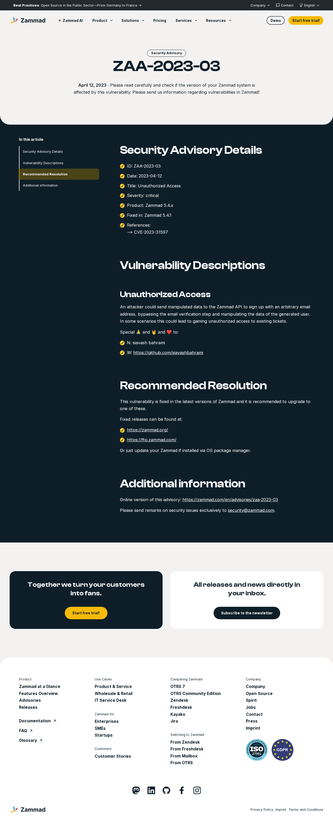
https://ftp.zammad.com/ (151, 439)
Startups (104, 735)
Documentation (35, 720)
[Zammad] (27, 20)
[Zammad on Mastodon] (136, 790)
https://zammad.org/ (147, 429)
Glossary (28, 740)
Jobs (251, 707)
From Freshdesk (186, 749)
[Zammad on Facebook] (181, 790)
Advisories (30, 700)
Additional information (40, 185)
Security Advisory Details (43, 152)
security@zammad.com (251, 510)
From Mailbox (184, 756)
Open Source (259, 693)
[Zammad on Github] (166, 790)
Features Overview (38, 693)
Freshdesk (181, 707)
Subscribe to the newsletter (247, 613)
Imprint (253, 728)
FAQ (23, 730)
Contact (254, 714)
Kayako (177, 714)
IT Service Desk (110, 700)
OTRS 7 (177, 686)
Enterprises (107, 721)
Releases (28, 707)
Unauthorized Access (165, 294)
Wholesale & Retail (113, 693)
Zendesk (179, 700)
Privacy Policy (262, 810)
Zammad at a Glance (39, 686)
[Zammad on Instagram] (197, 790)
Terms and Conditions (306, 810)
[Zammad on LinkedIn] (151, 790)
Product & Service (113, 686)
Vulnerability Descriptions (43, 163)
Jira (174, 721)
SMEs (100, 728)
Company (255, 686)
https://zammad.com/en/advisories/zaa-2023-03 (230, 499)
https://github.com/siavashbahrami (168, 352)
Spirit (251, 700)
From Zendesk (185, 742)
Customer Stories (113, 756)
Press (252, 721)
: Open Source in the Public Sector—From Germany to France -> (77, 5)
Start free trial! (306, 20)
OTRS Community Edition (195, 693)
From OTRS (181, 762)
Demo (276, 20)
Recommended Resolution (45, 174)
